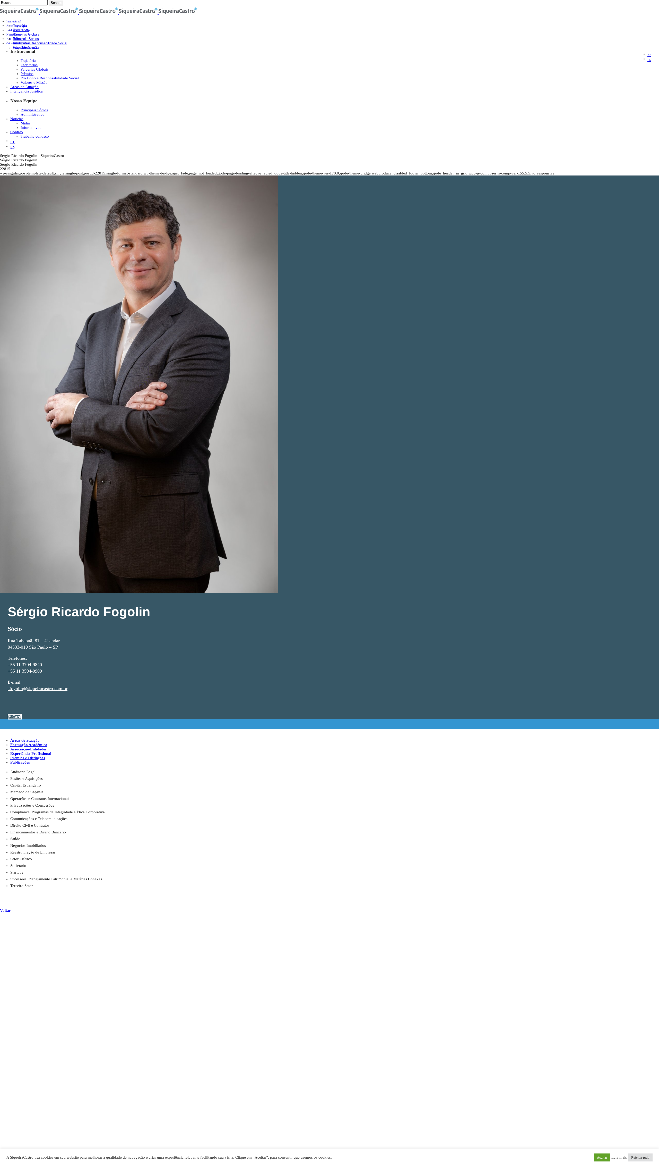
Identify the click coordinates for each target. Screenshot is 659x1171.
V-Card (14, 717)
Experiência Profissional (30, 753)
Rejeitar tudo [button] (640, 1157)
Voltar (5, 910)
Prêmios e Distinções (27, 758)
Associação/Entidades (28, 749)
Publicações (20, 762)
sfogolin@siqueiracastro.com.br (37, 688)
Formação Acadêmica (28, 745)
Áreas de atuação (25, 740)
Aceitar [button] (602, 1157)
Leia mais (619, 1157)
